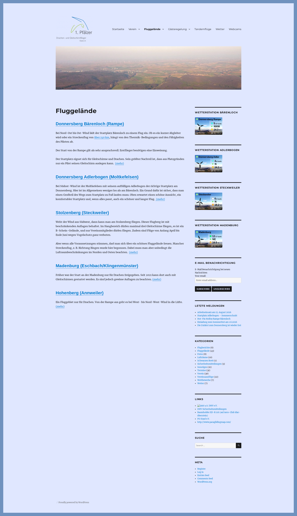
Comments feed (205, 478)
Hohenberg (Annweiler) (79, 292)
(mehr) (119, 163)
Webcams (235, 29)
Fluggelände (152, 29)
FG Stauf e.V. (203, 419)
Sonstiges (202, 367)
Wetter (220, 29)
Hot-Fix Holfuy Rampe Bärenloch (213, 319)
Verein (132, 29)
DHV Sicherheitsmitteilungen (212, 409)
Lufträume (202, 357)
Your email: (200, 276)
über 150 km (101, 137)
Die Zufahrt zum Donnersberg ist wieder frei (219, 325)
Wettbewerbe (203, 380)
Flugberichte (203, 347)
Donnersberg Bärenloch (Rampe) (90, 123)
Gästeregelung (177, 29)
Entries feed (203, 475)
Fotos (200, 354)
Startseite (118, 29)
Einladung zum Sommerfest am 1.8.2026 (217, 322)
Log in (200, 472)
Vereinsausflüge (205, 377)
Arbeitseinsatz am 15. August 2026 (214, 312)
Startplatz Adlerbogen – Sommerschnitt (217, 315)
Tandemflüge (202, 29)
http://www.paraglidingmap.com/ (214, 422)
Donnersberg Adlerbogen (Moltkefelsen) (97, 176)
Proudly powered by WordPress (73, 502)
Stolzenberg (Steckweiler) (82, 212)
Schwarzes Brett (205, 360)
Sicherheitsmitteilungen (209, 364)
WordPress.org (204, 482)
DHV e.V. (212, 405)
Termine (201, 370)
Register (201, 469)
